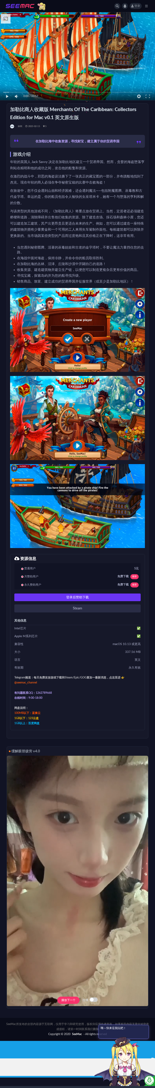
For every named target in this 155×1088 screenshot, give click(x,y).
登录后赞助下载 (77, 597)
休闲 (20, 126)
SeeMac (77, 1034)
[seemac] (12, 126)
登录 (137, 6)
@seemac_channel (25, 682)
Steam (77, 608)
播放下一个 (68, 1000)
